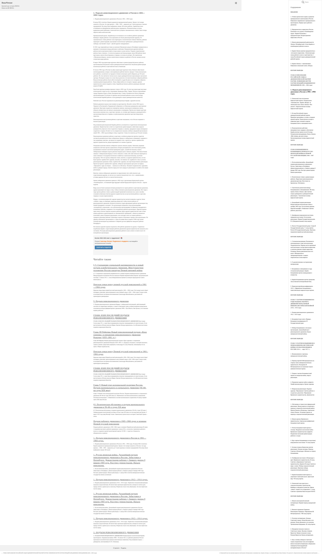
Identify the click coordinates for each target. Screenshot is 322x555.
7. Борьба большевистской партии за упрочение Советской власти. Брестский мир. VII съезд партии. (302, 476)
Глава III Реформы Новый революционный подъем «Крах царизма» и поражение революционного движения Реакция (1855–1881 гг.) (120, 335)
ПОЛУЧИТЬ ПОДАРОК (103, 247)
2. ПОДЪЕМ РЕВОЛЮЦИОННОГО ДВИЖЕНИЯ (116, 532)
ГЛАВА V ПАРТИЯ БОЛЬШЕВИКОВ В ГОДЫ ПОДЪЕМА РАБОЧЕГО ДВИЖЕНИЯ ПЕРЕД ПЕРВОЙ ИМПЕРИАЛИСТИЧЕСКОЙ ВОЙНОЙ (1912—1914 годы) (302, 304)
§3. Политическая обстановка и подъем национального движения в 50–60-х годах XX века (119, 405)
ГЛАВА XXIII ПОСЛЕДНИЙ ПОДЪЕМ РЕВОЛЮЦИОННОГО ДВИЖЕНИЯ (111, 316)
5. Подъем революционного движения (111, 301)
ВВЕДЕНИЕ (294, 12)
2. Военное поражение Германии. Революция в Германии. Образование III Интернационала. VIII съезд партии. (302, 511)
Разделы (123, 548)
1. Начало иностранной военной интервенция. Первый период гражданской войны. (303, 503)
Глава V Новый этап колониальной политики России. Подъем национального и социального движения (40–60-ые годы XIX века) (119, 388)
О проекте (116, 548)
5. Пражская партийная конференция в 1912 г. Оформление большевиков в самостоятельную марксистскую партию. (302, 288)
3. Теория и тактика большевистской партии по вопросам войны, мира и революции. (301, 375)
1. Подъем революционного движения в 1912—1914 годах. (120, 479)
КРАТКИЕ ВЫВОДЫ (297, 70)
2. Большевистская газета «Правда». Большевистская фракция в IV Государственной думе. (301, 321)
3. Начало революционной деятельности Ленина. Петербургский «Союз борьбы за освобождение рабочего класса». (302, 44)
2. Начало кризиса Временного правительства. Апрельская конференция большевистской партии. (302, 421)
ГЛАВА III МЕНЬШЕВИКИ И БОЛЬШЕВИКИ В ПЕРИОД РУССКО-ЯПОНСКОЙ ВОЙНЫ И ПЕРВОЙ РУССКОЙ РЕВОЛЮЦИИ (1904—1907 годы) (302, 153)
